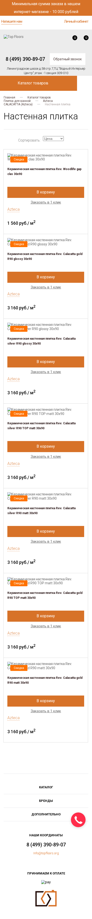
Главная (9, 97)
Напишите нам (11, 21)
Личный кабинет (76, 21)
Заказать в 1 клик (46, 202)
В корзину (46, 192)
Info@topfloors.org (46, 853)
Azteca (48, 101)
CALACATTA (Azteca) (18, 104)
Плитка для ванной (17, 101)
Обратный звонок (67, 59)
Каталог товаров (39, 97)
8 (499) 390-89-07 (25, 59)
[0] (71, 39)
